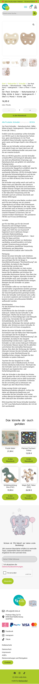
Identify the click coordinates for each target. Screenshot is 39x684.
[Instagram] (19, 673)
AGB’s (4, 655)
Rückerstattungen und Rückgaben (14, 658)
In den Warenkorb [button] (10, 460)
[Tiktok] (24, 673)
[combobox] (17, 13)
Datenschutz (6, 649)
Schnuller (22, 84)
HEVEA (32, 122)
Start (4, 84)
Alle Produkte (7, 122)
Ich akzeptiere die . (12, 566)
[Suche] (35, 13)
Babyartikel (12, 84)
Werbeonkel (23, 681)
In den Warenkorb (19, 116)
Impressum (6, 652)
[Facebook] (14, 673)
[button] (33, 24)
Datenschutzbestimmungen (12, 567)
